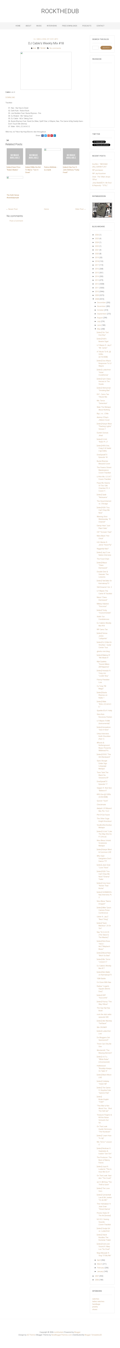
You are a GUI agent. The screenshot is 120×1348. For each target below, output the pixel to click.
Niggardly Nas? (103, 549)
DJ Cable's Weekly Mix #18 (46, 43)
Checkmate (101, 805)
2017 (97, 265)
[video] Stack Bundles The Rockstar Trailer (104, 1237)
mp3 (56, 39)
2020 (97, 254)
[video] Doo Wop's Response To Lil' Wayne (104, 363)
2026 (97, 235)
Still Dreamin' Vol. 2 (104, 587)
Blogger (77, 1332)
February (101, 1268)
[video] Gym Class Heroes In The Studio (104, 381)
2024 (97, 242)
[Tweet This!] (45, 135)
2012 (97, 284)
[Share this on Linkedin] (55, 135)
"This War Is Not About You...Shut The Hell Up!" (104, 1108)
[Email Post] (7, 140)
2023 (97, 246)
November (101, 306)
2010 (97, 291)
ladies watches (98, 1301)
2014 (97, 276)
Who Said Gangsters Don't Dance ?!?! (104, 858)
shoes (94, 1309)
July (99, 321)
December (101, 302)
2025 (97, 238)
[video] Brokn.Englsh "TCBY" (103, 1099)
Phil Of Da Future (103, 815)
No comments (55, 48)
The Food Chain (103, 559)
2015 (97, 273)
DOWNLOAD (10, 97)
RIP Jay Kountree (99, 173)
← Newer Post (12, 209)
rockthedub (60, 11)
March (100, 1264)
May (99, 329)
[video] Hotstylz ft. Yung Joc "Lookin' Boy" (104, 673)
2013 (97, 280)
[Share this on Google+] (48, 135)
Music (39, 26)
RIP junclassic (97, 170)
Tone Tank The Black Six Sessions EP (102, 775)
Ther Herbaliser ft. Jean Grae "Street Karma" (104, 1206)
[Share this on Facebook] (42, 135)
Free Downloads (69, 26)
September (102, 314)
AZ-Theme (31, 1335)
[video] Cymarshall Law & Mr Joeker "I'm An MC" (104, 1197)
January (100, 1271)
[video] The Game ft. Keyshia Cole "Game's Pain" (104, 1090)
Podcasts (86, 26)
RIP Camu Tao (102, 629)
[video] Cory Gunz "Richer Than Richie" (103, 885)
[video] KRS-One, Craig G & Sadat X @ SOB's (104, 448)
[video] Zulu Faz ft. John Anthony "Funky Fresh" (71, 169)
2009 (97, 295)
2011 (97, 288)
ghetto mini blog (103, 651)
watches (95, 1299)
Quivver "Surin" (102, 801)
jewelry (95, 1307)
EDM (44, 39)
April (99, 1260)
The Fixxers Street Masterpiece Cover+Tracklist (104, 470)
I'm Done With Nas (104, 982)
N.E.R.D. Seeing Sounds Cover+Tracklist (104, 1222)
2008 (97, 299)
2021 (97, 250)
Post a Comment (16, 221)
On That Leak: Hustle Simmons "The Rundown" (104, 1129)
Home (18, 26)
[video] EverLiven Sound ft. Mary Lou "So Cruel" (103, 1246)
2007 (97, 1276)
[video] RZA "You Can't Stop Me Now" (103, 510)
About (28, 26)
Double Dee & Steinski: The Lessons (103, 574)
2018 (97, 261)
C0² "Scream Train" (104, 532)
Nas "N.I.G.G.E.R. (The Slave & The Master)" (103, 934)
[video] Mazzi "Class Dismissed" (102, 565)
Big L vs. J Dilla (102, 413)
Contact (101, 26)
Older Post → (80, 209)
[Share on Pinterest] (52, 135)
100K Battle (101, 978)
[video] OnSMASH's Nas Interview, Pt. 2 (104, 894)
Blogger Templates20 (93, 1335)
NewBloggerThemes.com (61, 1335)
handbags (96, 1304)
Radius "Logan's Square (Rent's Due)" (103, 988)
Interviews (52, 26)
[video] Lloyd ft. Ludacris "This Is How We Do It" (104, 1169)
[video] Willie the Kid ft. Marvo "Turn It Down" (33, 169)
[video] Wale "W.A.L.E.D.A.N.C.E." (104, 704)
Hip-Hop (50, 39)
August (100, 318)
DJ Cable (38, 39)
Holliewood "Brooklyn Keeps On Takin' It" (104, 1068)
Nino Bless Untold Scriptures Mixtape (104, 843)
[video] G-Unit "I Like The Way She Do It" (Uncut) (104, 834)
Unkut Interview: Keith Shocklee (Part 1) (104, 736)
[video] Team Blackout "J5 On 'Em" (104, 925)
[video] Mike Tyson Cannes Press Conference (104, 910)
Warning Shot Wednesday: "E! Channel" (104, 519)
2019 (97, 257)
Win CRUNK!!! (102, 1027)
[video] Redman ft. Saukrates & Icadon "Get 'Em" (104, 1151)
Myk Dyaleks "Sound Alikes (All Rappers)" (103, 664)
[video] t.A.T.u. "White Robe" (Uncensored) (103, 1059)
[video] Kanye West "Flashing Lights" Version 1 (104, 426)
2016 (97, 269)
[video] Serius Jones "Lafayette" (102, 636)
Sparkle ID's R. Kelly (104, 711)
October (100, 310)
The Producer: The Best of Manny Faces (104, 1160)
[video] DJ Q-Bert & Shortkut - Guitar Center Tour (104, 645)
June (99, 325)
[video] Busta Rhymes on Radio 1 (102, 695)
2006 (97, 1280)
